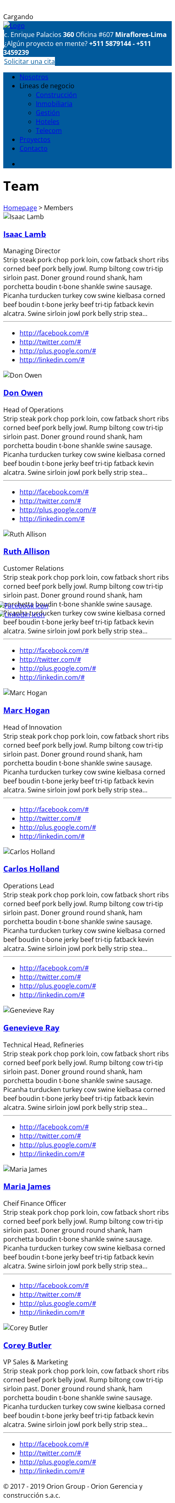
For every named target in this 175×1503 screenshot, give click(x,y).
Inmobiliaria (54, 103)
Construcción (56, 94)
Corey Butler (27, 1345)
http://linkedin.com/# (52, 359)
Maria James (26, 1186)
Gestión (48, 112)
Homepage (20, 207)
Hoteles (47, 121)
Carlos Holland (31, 869)
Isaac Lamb (24, 234)
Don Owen (23, 392)
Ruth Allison (26, 551)
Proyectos (35, 139)
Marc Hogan (26, 710)
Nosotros (34, 76)
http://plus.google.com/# (58, 350)
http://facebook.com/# (54, 332)
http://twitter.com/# (50, 341)
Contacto (34, 148)
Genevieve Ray (31, 1027)
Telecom (49, 130)
